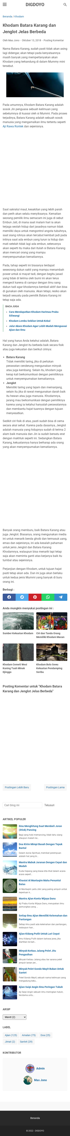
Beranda (35, 1118)
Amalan (29, 1035)
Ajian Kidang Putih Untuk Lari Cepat (39, 933)
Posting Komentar (54, 40)
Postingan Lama (55, 787)
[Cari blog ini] (65, 5)
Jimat (10, 1041)
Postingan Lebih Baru (17, 787)
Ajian (11, 1035)
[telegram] (60, 597)
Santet (26, 1041)
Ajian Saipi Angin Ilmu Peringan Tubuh (41, 987)
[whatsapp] (47, 597)
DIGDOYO (35, 4)
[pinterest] (35, 597)
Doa (45, 1035)
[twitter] (22, 597)
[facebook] (9, 597)
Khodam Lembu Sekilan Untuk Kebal (29, 320)
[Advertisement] (35, 166)
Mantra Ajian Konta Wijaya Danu (37, 898)
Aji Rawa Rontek (13, 126)
